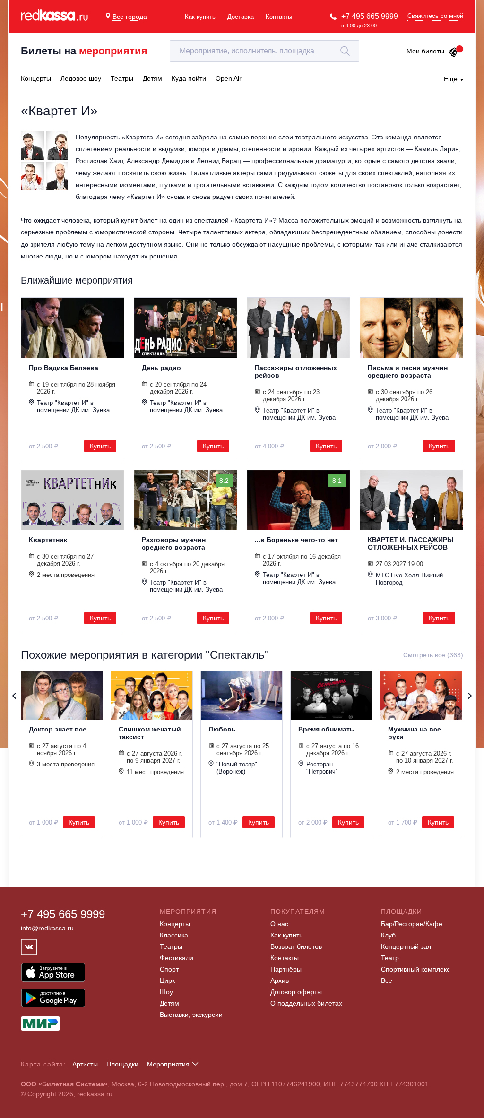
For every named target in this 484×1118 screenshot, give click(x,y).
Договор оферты (296, 992)
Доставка (240, 16)
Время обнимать (326, 729)
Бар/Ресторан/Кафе (411, 924)
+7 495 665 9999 (369, 16)
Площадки (122, 1064)
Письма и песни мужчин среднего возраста (408, 371)
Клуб (388, 935)
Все (386, 980)
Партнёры (286, 969)
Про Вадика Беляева (63, 367)
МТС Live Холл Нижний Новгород (409, 579)
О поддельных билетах (306, 1003)
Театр (390, 958)
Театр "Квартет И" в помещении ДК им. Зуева (73, 406)
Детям (169, 1003)
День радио (161, 367)
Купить (100, 446)
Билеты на (84, 51)
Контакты (279, 16)
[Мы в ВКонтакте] (29, 947)
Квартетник (48, 539)
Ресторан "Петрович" (322, 768)
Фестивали (176, 958)
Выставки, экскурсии (191, 1014)
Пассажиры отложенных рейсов (296, 371)
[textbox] (264, 51)
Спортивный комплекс (415, 969)
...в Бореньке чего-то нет (296, 539)
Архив (279, 980)
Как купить (200, 16)
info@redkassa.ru (47, 928)
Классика (174, 935)
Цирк (167, 980)
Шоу (166, 992)
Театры (171, 946)
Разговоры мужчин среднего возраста (174, 543)
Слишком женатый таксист (150, 732)
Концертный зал (406, 946)
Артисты (85, 1064)
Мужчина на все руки (414, 732)
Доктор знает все (57, 729)
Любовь (222, 729)
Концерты (175, 924)
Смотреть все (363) (433, 655)
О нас (279, 924)
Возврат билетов (296, 946)
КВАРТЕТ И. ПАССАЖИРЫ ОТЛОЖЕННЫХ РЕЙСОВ (411, 543)
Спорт (169, 969)
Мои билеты (425, 51)
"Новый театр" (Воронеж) (236, 768)
